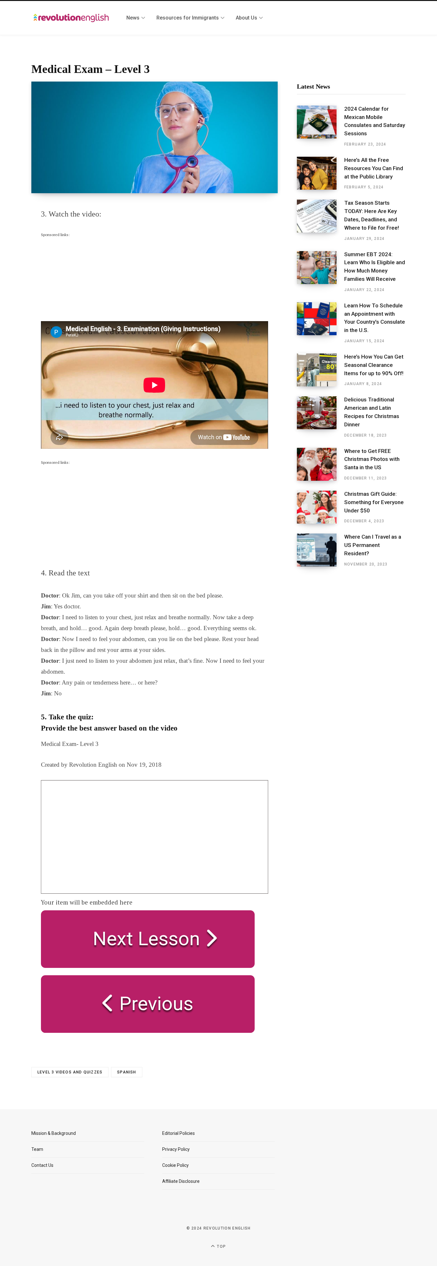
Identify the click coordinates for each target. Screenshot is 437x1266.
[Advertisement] (89, 278)
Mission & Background (53, 1133)
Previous (154, 1003)
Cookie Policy (175, 1165)
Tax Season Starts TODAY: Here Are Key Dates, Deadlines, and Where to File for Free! (371, 215)
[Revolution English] (71, 18)
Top (221, 1246)
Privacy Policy (176, 1149)
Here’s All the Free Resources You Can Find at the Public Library (373, 168)
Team (37, 1149)
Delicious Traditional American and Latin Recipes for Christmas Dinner (371, 411)
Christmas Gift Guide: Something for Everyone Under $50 (374, 502)
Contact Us (42, 1165)
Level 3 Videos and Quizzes (69, 1072)
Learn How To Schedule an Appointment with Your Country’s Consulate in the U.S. (374, 317)
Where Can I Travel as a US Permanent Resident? (372, 545)
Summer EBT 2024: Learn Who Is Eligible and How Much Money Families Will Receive (374, 266)
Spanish (126, 1072)
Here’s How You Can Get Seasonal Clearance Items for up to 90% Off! (373, 364)
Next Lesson (141, 938)
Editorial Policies (178, 1133)
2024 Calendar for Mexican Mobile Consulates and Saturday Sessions (374, 121)
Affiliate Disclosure (181, 1181)
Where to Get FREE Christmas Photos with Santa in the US (372, 459)
